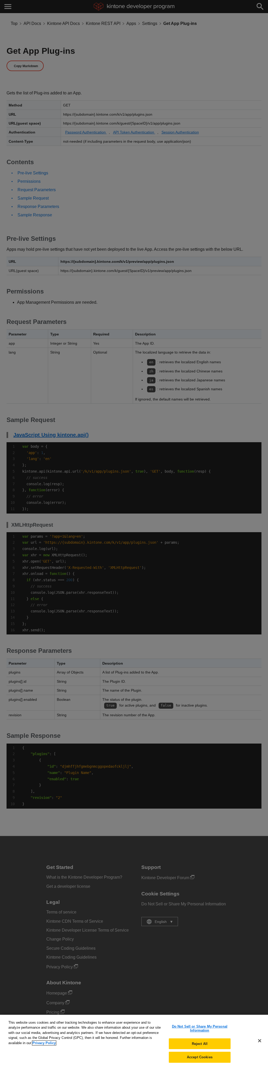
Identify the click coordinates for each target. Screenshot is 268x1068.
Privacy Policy (44, 1043)
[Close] (259, 1040)
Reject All (200, 1044)
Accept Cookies (200, 1057)
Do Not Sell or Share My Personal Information (199, 1028)
